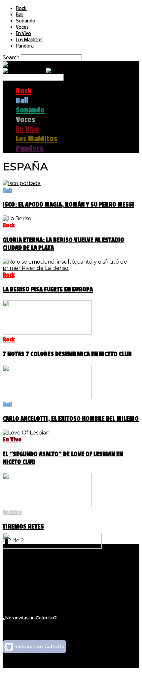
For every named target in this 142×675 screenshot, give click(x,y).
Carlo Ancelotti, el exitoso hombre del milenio (71, 419)
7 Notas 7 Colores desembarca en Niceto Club (67, 354)
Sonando (25, 21)
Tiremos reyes (23, 526)
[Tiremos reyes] (47, 505)
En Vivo (23, 33)
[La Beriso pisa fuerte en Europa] (71, 268)
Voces (22, 27)
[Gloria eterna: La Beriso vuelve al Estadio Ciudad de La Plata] (17, 218)
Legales (26, 574)
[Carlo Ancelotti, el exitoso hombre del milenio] (47, 397)
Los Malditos (29, 40)
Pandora (25, 46)
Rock (21, 8)
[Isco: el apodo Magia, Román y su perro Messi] (22, 183)
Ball (19, 15)
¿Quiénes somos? (38, 568)
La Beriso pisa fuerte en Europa (48, 289)
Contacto (28, 587)
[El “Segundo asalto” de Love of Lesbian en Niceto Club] (26, 433)
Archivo (12, 512)
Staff (22, 580)
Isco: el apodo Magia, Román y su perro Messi (68, 205)
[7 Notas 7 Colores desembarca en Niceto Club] (47, 333)
